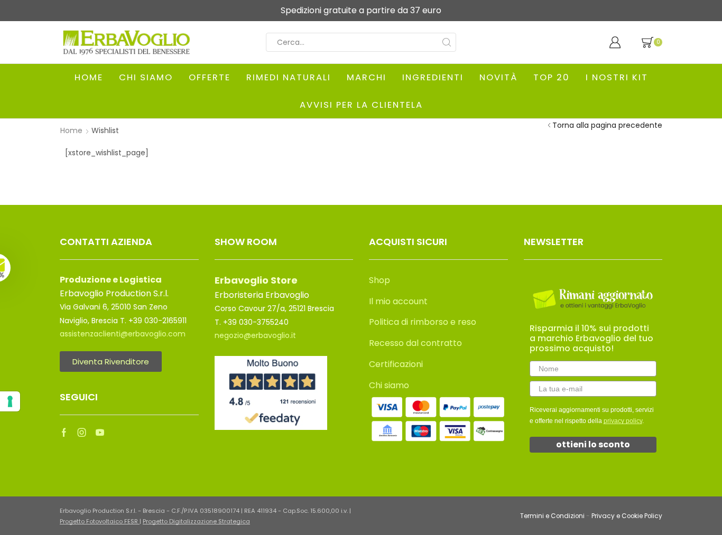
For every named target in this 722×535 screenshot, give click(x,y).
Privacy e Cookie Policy (626, 516)
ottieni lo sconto (593, 444)
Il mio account (398, 301)
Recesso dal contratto (415, 343)
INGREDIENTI (433, 77)
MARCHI (366, 77)
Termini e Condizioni (552, 516)
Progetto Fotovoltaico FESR (100, 521)
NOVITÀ (498, 77)
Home (71, 130)
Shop (379, 280)
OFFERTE (209, 77)
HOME (89, 77)
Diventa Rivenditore (110, 361)
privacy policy (623, 421)
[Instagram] (82, 432)
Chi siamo (389, 385)
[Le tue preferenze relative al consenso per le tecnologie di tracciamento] (10, 401)
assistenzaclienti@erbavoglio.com (123, 333)
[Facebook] (64, 432)
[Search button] (447, 42)
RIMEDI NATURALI (288, 77)
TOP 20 (551, 77)
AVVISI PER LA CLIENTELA (361, 105)
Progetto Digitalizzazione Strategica (196, 521)
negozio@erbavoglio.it (255, 335)
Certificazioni (396, 364)
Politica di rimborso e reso (422, 322)
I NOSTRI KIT (617, 77)
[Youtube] (100, 432)
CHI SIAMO (146, 77)
